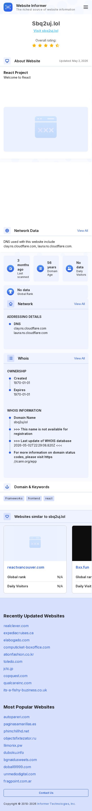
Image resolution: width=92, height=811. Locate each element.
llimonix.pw (13, 745)
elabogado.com (16, 640)
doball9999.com (17, 767)
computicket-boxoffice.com (27, 647)
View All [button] (82, 230)
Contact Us (46, 792)
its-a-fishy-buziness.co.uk (25, 690)
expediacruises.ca (18, 633)
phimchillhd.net (16, 731)
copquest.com (15, 675)
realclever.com (16, 625)
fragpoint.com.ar (18, 781)
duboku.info (14, 752)
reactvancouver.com (25, 567)
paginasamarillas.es (20, 724)
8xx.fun (82, 567)
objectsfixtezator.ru (20, 738)
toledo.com (13, 661)
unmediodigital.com (20, 774)
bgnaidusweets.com (20, 759)
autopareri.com (16, 717)
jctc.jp (8, 668)
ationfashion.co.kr (19, 654)
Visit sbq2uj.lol (45, 31)
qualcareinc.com (17, 683)
